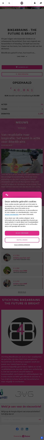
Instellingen (22, 240)
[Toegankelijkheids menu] (42, 437)
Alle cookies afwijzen (22, 245)
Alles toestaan (22, 233)
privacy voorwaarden (12, 214)
